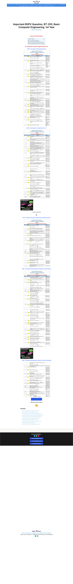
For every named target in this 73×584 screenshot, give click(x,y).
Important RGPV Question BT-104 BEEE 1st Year (28, 422)
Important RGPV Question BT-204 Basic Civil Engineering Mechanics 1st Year (32, 415)
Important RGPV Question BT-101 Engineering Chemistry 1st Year (31, 418)
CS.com (36, 3)
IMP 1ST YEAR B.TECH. (37, 29)
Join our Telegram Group (36, 438)
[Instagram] (38, 436)
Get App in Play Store (36, 443)
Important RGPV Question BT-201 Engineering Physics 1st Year (30, 410)
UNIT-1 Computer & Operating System (34, 40)
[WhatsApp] (36, 436)
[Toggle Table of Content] (43, 39)
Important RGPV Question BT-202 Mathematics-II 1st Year (30, 419)
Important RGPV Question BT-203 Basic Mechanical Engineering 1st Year (32, 413)
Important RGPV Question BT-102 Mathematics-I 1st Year (30, 412)
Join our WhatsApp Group (36, 441)
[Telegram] (34, 436)
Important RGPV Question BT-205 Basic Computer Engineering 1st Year (32, 416)
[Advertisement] (36, 13)
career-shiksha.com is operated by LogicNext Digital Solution (36, 533)
